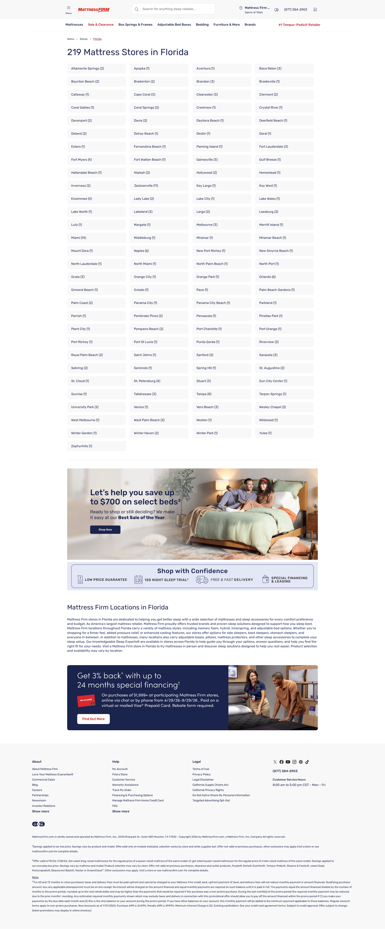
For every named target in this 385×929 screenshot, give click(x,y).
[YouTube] (288, 762)
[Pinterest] (300, 762)
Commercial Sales (43, 779)
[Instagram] (294, 762)
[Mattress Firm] (94, 10)
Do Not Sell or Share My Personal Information (221, 795)
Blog (35, 785)
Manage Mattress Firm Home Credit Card (138, 800)
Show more (40, 811)
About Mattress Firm (45, 769)
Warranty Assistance (125, 785)
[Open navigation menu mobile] (69, 8)
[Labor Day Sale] (192, 559)
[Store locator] (241, 8)
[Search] (136, 8)
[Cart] (316, 9)
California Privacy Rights (208, 790)
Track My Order (121, 790)
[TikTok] (307, 762)
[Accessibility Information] (38, 824)
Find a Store (120, 774)
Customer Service (123, 779)
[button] (74, 25)
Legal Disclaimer (203, 779)
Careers (37, 790)
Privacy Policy (201, 774)
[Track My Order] (276, 9)
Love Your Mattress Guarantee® (52, 774)
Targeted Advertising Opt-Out (211, 800)
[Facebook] (281, 762)
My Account (120, 769)
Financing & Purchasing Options (132, 795)
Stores (84, 38)
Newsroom (39, 800)
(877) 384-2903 (285, 771)
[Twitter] (275, 762)
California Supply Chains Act (210, 785)
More (35, 877)
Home (70, 38)
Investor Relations (43, 806)
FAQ (114, 806)
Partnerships (40, 795)
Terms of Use (200, 769)
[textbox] (178, 8)
